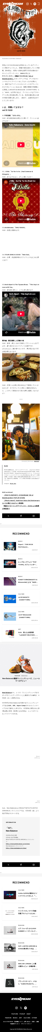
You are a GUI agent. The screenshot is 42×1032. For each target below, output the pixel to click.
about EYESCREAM (8, 1021)
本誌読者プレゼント (15, 1023)
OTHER (34, 1018)
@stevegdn (36, 461)
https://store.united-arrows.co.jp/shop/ (18, 844)
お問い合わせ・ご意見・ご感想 (31, 1021)
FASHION (21, 925)
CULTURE (21, 594)
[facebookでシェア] (21, 515)
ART (19, 629)
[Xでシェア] (8, 515)
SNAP (29, 1014)
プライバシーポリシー (26, 1023)
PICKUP (22, 1014)
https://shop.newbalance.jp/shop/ (16, 848)
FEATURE (14, 1014)
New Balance (7, 693)
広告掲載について (18, 1021)
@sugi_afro (13, 483)
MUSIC (20, 541)
